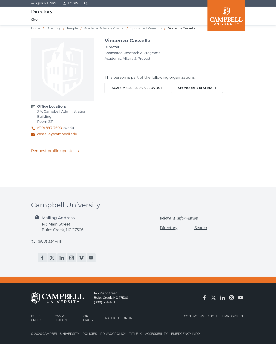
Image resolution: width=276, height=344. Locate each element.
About (213, 316)
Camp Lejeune (62, 318)
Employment (233, 316)
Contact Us (194, 316)
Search (86, 3)
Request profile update (53, 151)
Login (70, 3)
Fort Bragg (87, 318)
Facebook (42, 257)
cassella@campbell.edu (57, 134)
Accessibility (156, 334)
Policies (89, 334)
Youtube (91, 257)
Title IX (135, 334)
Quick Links (43, 3)
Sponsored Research (197, 88)
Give (34, 19)
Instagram (71, 257)
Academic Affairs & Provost (137, 88)
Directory (168, 228)
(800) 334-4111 (50, 241)
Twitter (52, 257)
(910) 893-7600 (49, 128)
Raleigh (112, 318)
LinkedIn (61, 257)
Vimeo (81, 257)
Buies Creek (36, 318)
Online (128, 318)
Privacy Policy (113, 334)
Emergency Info (185, 334)
